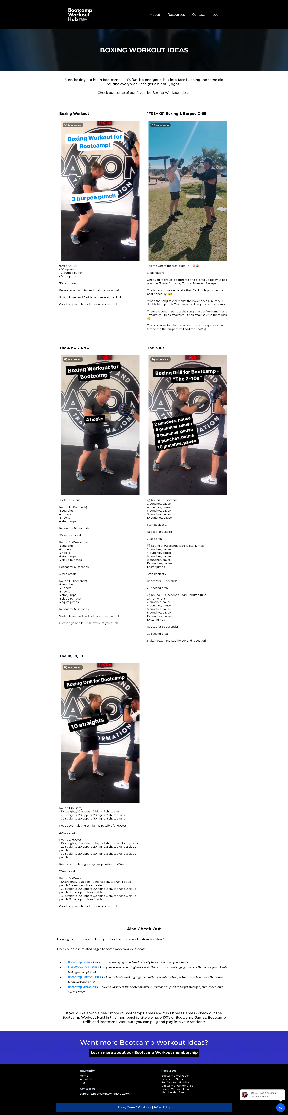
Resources (176, 15)
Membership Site (172, 1092)
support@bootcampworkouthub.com (105, 1093)
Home (84, 1075)
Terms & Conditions (139, 1107)
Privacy (122, 1107)
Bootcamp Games (173, 1079)
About (155, 15)
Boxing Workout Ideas (175, 1089)
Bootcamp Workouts (175, 1075)
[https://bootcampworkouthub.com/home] (80, 14)
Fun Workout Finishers (176, 1082)
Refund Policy (161, 1107)
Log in (217, 15)
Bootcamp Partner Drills (177, 1085)
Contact (198, 15)
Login (83, 1082)
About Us (86, 1079)
